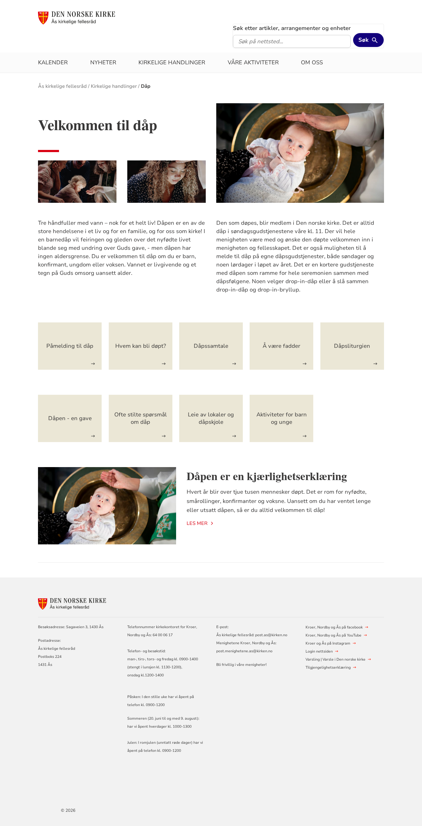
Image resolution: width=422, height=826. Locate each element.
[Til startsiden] (76, 17)
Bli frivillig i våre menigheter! (241, 664)
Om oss (312, 62)
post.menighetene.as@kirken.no (244, 651)
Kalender (53, 62)
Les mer (197, 523)
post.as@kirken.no (271, 634)
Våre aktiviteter (253, 62)
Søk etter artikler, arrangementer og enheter (292, 28)
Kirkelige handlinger (171, 62)
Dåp (145, 86)
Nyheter (103, 62)
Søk (363, 40)
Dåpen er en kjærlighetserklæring (267, 476)
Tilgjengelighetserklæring (328, 667)
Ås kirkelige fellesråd (62, 86)
